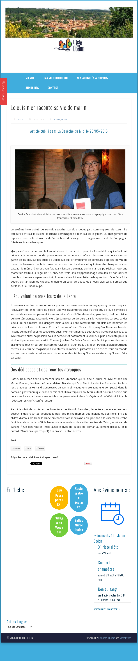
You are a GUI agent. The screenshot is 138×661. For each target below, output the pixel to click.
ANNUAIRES (32, 88)
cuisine (16, 448)
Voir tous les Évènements (107, 609)
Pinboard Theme (106, 638)
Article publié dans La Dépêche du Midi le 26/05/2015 (69, 131)
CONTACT (53, 88)
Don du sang (107, 589)
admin (20, 119)
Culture (57, 119)
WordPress (125, 638)
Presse (41, 448)
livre (29, 448)
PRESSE (64, 119)
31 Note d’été (108, 547)
